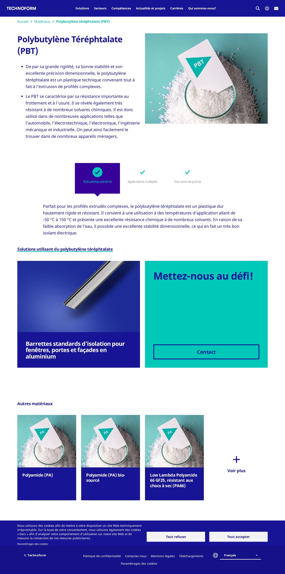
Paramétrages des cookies (32, 543)
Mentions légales (163, 556)
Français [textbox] (230, 555)
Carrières (176, 8)
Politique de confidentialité (102, 556)
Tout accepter (238, 536)
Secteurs (100, 8)
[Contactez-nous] (276, 8)
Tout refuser (176, 536)
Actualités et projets (150, 8)
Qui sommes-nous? (202, 8)
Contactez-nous (136, 556)
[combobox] (242, 555)
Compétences (121, 8)
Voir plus (236, 470)
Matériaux (42, 21)
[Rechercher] (258, 8)
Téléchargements (191, 556)
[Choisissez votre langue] (267, 8)
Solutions (82, 8)
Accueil (22, 21)
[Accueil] (21, 8)
